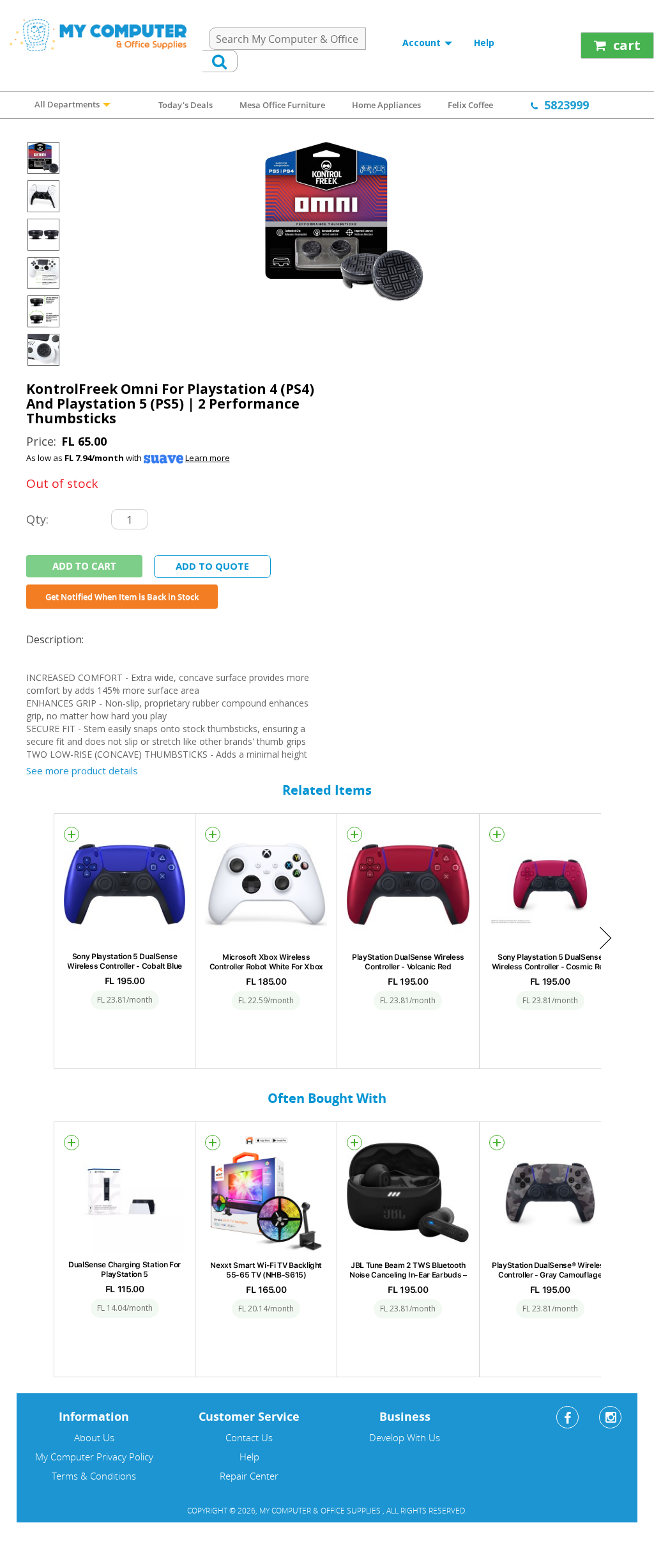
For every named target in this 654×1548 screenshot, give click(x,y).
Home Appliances (386, 105)
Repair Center (249, 1475)
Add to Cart (84, 566)
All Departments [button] (68, 104)
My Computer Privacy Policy (94, 1456)
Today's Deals (185, 105)
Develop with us (404, 1437)
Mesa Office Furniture (282, 105)
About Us (94, 1437)
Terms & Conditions (94, 1475)
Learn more (207, 458)
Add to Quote (212, 565)
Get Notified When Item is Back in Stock (122, 596)
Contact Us (249, 1437)
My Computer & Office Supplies (321, 1510)
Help (484, 42)
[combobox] (287, 38)
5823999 (566, 105)
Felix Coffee (470, 105)
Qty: (37, 519)
